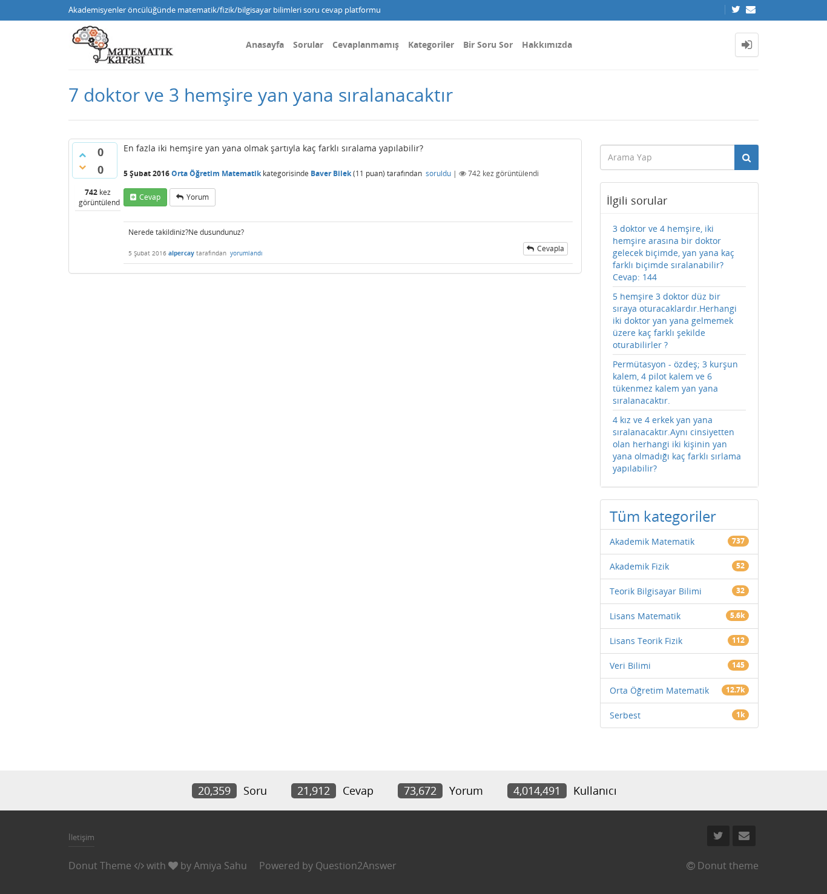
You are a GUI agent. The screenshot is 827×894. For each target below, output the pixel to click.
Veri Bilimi (630, 665)
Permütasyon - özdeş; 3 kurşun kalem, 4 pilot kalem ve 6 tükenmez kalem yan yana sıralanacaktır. (675, 382)
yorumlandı (246, 253)
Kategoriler (431, 44)
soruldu (438, 173)
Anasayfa (265, 44)
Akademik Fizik (639, 566)
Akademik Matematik (652, 541)
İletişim (81, 837)
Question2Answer (356, 865)
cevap (149, 197)
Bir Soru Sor (488, 44)
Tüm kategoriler (663, 516)
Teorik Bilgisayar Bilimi (656, 591)
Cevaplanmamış (365, 44)
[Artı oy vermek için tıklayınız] (82, 154)
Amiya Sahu (220, 865)
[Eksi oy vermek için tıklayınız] (82, 167)
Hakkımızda (547, 44)
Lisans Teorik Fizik (646, 640)
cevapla (550, 248)
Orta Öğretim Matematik (216, 173)
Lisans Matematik (645, 616)
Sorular (308, 44)
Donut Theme (99, 865)
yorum (197, 197)
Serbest (625, 715)
